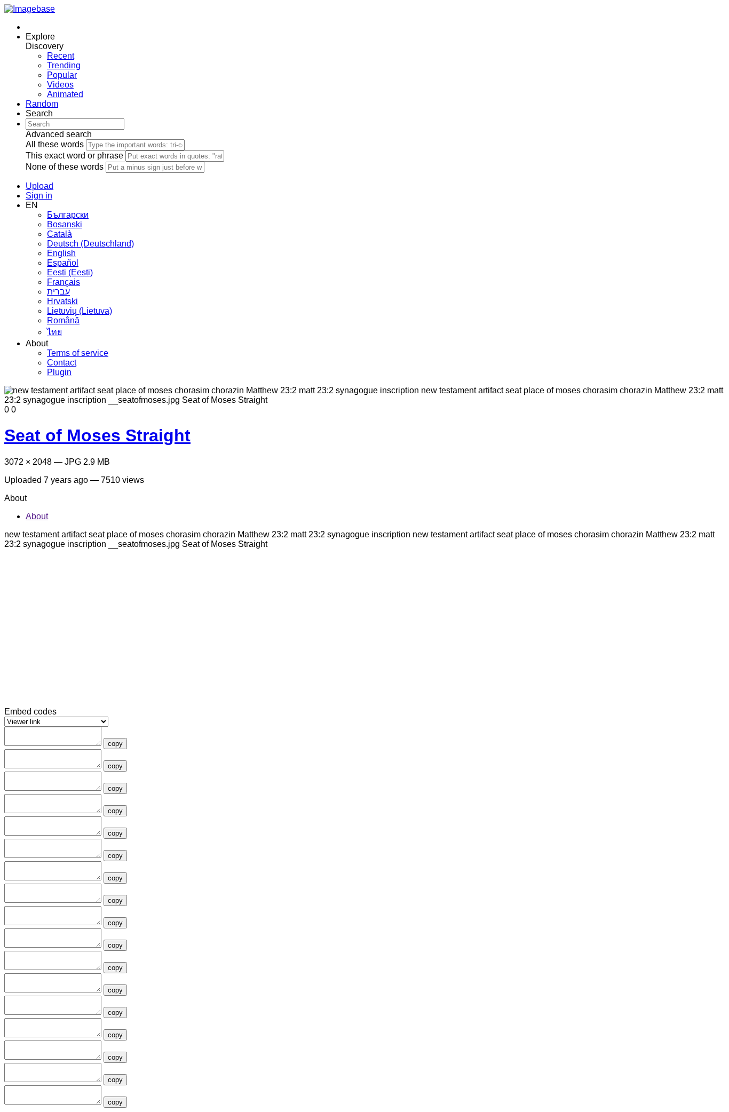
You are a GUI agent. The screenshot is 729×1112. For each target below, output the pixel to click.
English (61, 253)
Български (68, 214)
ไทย (54, 332)
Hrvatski (62, 301)
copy (115, 744)
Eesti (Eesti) (70, 272)
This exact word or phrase (74, 155)
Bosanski (64, 224)
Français (63, 282)
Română (63, 320)
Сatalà (59, 234)
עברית (58, 291)
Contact (61, 362)
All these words (55, 144)
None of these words (65, 166)
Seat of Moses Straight (97, 435)
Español (62, 262)
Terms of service (77, 353)
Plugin (59, 372)
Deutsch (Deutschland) (90, 243)
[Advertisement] (324, 632)
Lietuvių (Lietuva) (79, 310)
